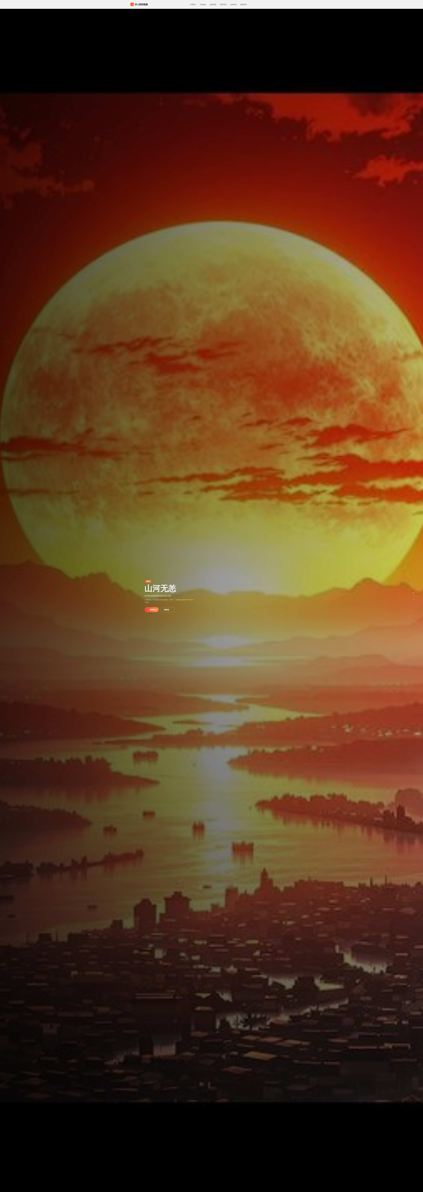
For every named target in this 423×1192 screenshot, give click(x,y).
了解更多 (166, 610)
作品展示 (203, 4)
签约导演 (223, 4)
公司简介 (193, 4)
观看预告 (153, 610)
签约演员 (213, 4)
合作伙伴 (233, 4)
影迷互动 (243, 4)
